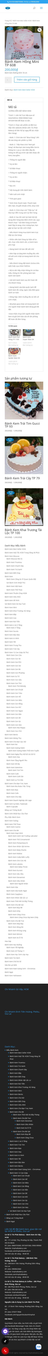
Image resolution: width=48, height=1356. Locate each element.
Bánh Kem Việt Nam (14, 586)
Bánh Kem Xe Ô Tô (15, 938)
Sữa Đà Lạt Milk (11, 965)
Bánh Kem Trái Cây (12, 649)
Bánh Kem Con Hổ (14, 697)
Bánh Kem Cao (10, 618)
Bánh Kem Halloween (13, 975)
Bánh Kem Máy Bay (15, 924)
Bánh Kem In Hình (12, 638)
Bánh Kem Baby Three (18, 867)
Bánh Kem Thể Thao (14, 590)
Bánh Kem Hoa (14, 757)
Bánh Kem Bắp (10, 614)
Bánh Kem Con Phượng (16, 673)
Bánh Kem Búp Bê (15, 907)
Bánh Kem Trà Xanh (14, 569)
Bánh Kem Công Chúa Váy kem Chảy (24, 917)
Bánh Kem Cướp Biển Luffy (18, 857)
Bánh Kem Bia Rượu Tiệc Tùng (18, 786)
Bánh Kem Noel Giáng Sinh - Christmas (20, 968)
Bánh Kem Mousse (12, 556)
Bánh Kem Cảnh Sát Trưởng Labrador (23, 836)
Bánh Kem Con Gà (14, 721)
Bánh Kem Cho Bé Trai (15, 921)
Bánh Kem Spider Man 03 (14, 357)
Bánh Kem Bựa (12, 790)
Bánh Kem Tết (10, 642)
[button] (39, 30)
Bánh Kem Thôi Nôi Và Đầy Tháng (20, 901)
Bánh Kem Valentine (14, 767)
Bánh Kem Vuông (11, 821)
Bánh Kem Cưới (13, 774)
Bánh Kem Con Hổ (20, 1179)
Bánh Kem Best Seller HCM (22, 21)
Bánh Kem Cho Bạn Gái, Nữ (15, 742)
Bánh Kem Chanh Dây (15, 566)
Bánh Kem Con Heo (14, 725)
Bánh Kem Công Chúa (16, 914)
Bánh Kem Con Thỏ (14, 683)
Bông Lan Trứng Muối (13, 810)
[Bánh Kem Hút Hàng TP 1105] (14, 332)
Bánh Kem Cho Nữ (17, 1098)
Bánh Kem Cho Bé (12, 830)
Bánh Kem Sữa (12, 887)
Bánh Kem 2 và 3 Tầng (13, 625)
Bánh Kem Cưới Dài (15, 776)
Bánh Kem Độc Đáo (12, 635)
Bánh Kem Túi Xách (12, 958)
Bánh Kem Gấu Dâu (16, 874)
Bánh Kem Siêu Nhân (16, 881)
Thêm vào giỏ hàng (27, 79)
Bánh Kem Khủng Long (17, 930)
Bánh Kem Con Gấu (14, 680)
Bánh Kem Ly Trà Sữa (15, 780)
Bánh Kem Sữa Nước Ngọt (17, 891)
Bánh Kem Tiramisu (14, 562)
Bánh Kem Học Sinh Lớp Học (18, 954)
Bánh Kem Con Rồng (14, 704)
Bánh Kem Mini (11, 607)
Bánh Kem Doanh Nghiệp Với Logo (18, 800)
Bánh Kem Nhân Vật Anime (18, 846)
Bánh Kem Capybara (14, 894)
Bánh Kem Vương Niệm (16, 748)
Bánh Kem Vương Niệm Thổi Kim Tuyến (23, 751)
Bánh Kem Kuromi (15, 870)
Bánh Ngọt (9, 972)
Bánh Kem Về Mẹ (13, 764)
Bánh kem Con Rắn (20, 1190)
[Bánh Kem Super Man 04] (29, 332)
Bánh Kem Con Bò (14, 669)
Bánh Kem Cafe (13, 793)
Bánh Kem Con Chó (14, 731)
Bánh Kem (9, 576)
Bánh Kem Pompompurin (18, 843)
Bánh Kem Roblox (15, 853)
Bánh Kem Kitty (14, 911)
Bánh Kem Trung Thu (13, 645)
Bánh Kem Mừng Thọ (13, 738)
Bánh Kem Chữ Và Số (13, 961)
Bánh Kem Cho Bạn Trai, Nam (16, 783)
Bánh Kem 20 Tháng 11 (16, 951)
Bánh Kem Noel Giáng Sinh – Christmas (25, 1169)
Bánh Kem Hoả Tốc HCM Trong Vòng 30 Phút (22, 553)
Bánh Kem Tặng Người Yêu (17, 760)
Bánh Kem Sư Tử (13, 676)
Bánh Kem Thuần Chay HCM (16, 593)
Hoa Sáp (8, 941)
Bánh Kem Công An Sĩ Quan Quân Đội (21, 579)
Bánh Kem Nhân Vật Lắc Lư (17, 898)
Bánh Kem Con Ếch (14, 662)
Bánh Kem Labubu (15, 864)
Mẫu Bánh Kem (12, 1050)
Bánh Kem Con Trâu (14, 693)
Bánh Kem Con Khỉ (14, 707)
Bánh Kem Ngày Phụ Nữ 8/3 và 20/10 (21, 754)
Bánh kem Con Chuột (15, 690)
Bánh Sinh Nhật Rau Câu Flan (16, 814)
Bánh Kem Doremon (24, 1121)
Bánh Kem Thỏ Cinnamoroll (19, 839)
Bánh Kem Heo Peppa (16, 728)
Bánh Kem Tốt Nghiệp (15, 947)
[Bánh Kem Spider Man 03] (14, 351)
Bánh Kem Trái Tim (15, 770)
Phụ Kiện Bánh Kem (12, 817)
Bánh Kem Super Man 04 (28, 338)
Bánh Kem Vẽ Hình (12, 600)
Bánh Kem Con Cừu (14, 655)
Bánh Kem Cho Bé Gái (15, 905)
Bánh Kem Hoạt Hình (15, 833)
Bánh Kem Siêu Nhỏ (12, 597)
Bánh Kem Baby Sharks (17, 850)
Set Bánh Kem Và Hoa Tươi (15, 604)
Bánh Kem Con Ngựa (15, 711)
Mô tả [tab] (9, 100)
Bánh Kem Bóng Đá (15, 927)
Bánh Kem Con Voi (14, 666)
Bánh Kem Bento (11, 735)
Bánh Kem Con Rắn (14, 714)
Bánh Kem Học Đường (13, 945)
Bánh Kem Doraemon (16, 877)
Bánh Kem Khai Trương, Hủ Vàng (17, 611)
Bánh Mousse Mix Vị (14, 559)
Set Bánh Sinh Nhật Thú (16, 583)
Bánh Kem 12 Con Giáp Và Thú (17, 652)
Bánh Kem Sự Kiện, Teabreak (16, 804)
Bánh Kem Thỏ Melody (17, 686)
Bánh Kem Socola (11, 631)
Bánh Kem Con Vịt (14, 659)
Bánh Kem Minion (15, 934)
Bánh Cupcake (12, 807)
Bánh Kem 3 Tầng (13, 628)
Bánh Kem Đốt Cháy (12, 573)
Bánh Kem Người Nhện (19, 884)
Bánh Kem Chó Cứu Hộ (17, 860)
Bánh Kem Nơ (12, 744)
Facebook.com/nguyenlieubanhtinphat (20, 1315)
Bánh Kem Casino (13, 827)
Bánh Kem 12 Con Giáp (19, 1173)
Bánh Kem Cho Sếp (14, 797)
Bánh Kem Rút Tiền (12, 621)
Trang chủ (8, 21)
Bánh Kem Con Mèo (14, 700)
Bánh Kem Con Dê (14, 718)
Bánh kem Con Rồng (21, 1186)
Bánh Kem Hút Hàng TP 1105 (14, 338)
